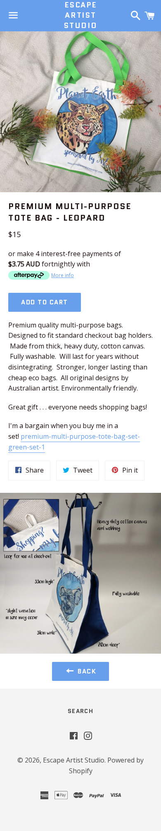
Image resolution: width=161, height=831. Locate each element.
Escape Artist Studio (80, 15)
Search (80, 711)
